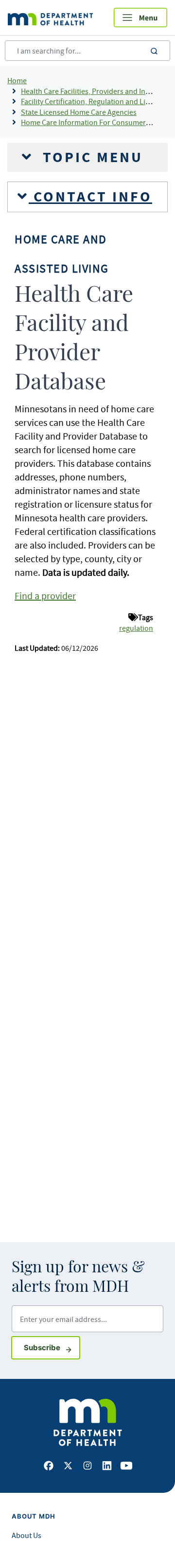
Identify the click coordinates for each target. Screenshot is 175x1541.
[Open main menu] (140, 17)
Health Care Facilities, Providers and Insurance (96, 91)
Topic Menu (90, 157)
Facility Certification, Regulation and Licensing (96, 101)
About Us (26, 1535)
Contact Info (90, 196)
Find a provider (45, 595)
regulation (136, 628)
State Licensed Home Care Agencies (79, 112)
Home (17, 80)
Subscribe (52, 1347)
